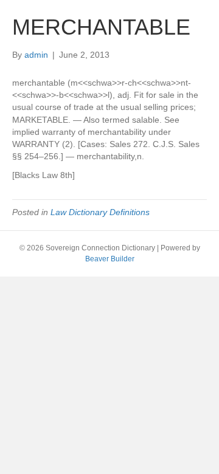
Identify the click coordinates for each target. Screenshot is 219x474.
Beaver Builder (109, 259)
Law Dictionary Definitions (100, 212)
